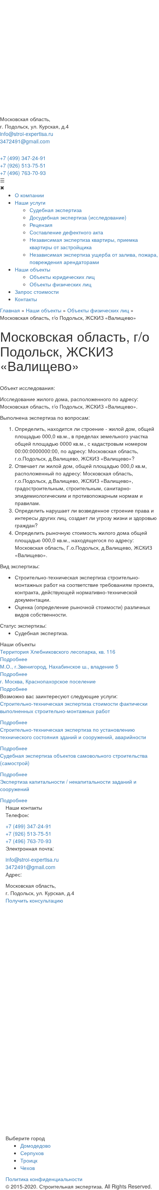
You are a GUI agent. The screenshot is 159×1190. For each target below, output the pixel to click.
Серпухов (32, 1153)
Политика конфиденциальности (44, 1179)
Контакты (26, 299)
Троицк (28, 1160)
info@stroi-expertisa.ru (26, 133)
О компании (29, 195)
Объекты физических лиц (60, 284)
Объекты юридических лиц (62, 276)
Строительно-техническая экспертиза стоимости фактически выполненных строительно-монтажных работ (74, 707)
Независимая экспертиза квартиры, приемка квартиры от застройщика (84, 243)
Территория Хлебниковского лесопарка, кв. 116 (57, 651)
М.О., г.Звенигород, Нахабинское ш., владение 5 (59, 666)
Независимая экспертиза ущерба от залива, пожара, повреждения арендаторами (94, 258)
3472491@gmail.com (25, 141)
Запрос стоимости (37, 291)
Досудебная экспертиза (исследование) (78, 217)
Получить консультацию (34, 900)
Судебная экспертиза (56, 210)
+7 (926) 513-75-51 (23, 165)
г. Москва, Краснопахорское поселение (48, 681)
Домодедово (35, 1145)
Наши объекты (32, 269)
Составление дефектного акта (66, 232)
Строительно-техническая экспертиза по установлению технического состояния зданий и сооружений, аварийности (73, 733)
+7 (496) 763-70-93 (23, 172)
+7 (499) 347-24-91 (23, 158)
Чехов (27, 1167)
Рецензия (41, 224)
